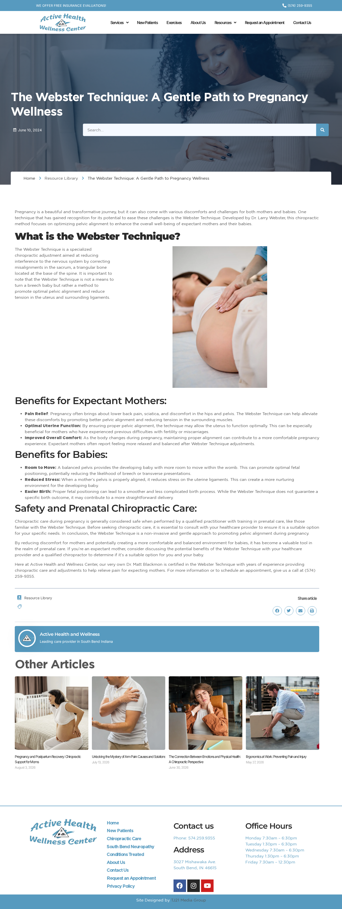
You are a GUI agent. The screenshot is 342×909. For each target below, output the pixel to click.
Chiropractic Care (124, 838)
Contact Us (302, 22)
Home (113, 822)
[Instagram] (193, 885)
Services (117, 22)
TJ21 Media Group (188, 900)
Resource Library (61, 178)
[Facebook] (180, 885)
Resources (223, 22)
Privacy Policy (120, 886)
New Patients (147, 22)
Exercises (174, 22)
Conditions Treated (125, 854)
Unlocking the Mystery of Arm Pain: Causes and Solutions (128, 756)
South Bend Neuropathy (130, 846)
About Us (198, 22)
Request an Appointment (264, 22)
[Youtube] (207, 885)
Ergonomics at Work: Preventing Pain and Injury (276, 756)
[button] (277, 610)
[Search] (322, 130)
